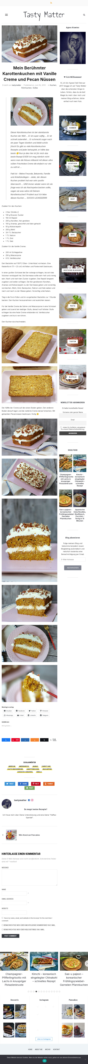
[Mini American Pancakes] (11, 835)
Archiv (47, 1049)
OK (45, 1061)
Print (31, 788)
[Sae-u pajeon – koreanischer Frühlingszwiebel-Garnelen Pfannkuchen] (44, 953)
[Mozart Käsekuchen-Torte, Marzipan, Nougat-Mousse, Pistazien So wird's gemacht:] (43, 1031)
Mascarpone (47, 769)
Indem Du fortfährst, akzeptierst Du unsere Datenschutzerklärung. (73, 428)
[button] (6, 14)
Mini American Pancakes (29, 835)
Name (4, 889)
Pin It (37, 784)
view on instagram (44, 1039)
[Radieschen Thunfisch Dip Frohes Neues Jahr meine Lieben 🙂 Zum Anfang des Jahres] (51, 1015)
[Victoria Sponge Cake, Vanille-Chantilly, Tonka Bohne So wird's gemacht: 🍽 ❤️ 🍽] (51, 1031)
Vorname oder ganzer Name (73, 412)
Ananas (35, 766)
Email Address (7, 899)
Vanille (39, 772)
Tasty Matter (44, 14)
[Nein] (85, 1059)
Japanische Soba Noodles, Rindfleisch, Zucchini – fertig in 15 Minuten (80, 515)
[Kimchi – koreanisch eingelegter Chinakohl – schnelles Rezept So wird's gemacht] (43, 1007)
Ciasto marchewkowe (15, 769)
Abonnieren (73, 568)
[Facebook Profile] (29, 800)
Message (5, 868)
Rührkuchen (26, 88)
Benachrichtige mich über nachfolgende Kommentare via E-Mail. (29, 925)
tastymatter (16, 85)
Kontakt (56, 1049)
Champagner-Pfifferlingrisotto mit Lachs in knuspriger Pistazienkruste (66, 479)
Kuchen (53, 85)
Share (25, 784)
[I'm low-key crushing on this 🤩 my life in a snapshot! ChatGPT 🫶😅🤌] (43, 1015)
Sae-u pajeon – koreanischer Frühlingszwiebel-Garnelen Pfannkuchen (66, 514)
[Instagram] (32, 800)
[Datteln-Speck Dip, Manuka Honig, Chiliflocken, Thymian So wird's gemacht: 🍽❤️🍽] (51, 1023)
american (11, 766)
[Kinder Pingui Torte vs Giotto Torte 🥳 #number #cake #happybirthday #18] (36, 1031)
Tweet (11, 784)
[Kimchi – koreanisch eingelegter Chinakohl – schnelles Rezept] (14, 953)
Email (72, 420)
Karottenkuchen (33, 769)
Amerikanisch (24, 766)
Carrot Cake (46, 766)
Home (30, 1049)
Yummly (50, 784)
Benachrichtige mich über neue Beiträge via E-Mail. (24, 930)
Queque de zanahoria (25, 772)
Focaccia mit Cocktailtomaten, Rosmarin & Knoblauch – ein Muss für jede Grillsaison (74, 981)
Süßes (35, 88)
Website (5, 908)
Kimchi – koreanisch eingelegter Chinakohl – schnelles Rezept (80, 480)
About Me (38, 1049)
